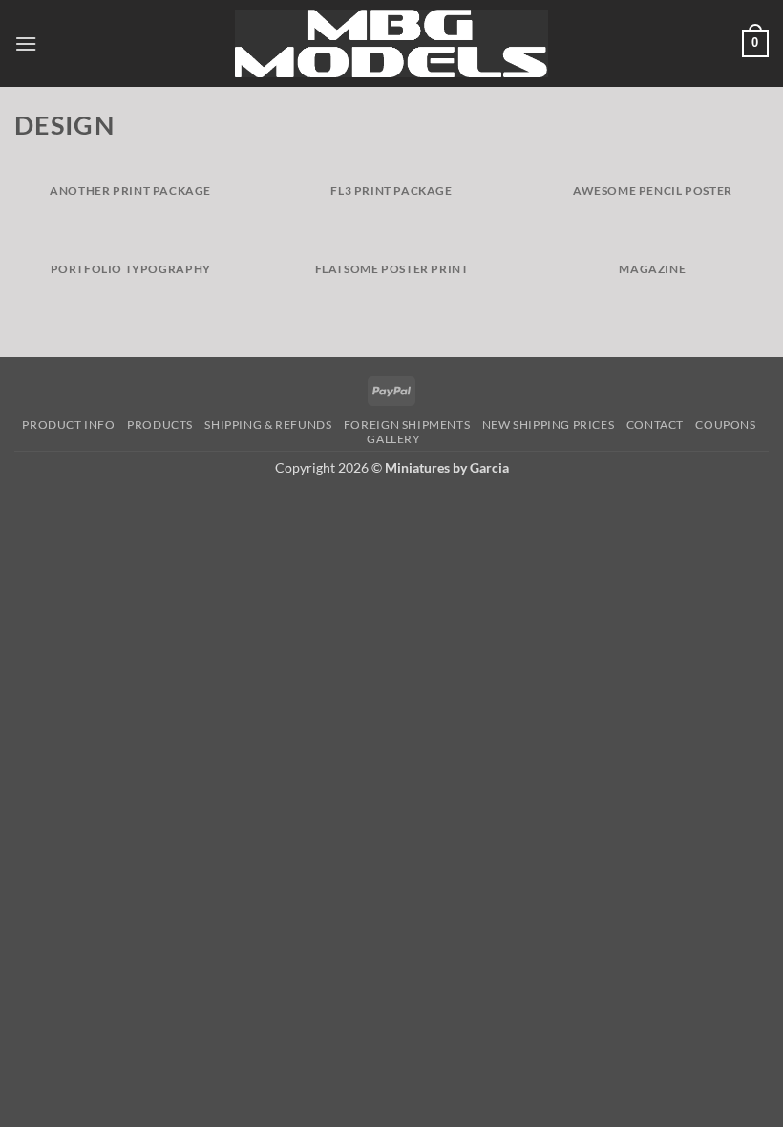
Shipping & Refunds (267, 424)
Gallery (393, 439)
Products (160, 424)
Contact (655, 424)
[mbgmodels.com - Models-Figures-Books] (392, 43)
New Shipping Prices (548, 424)
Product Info (68, 424)
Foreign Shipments (407, 424)
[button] (25, 43)
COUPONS (725, 424)
